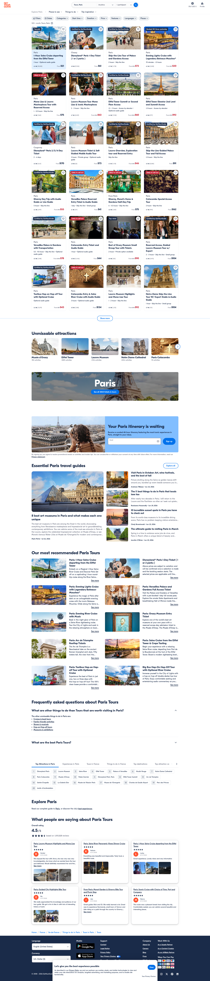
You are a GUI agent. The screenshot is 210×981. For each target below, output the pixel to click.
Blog (144, 952)
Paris (58, 809)
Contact (103, 945)
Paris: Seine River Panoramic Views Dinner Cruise (104, 844)
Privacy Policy (105, 952)
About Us (146, 945)
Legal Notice (105, 949)
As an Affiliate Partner (166, 952)
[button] (49, 48)
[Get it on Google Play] (85, 946)
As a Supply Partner (165, 945)
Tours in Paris (88, 932)
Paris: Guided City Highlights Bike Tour (50, 889)
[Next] (177, 346)
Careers (145, 949)
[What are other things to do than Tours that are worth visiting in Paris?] (175, 710)
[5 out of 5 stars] (55, 850)
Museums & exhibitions (43, 730)
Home (34, 932)
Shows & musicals (41, 724)
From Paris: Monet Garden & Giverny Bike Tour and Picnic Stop (103, 890)
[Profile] (202, 3)
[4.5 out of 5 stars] (39, 835)
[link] (49, 48)
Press (145, 956)
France (42, 932)
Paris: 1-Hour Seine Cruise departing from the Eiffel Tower (154, 845)
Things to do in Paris (71, 932)
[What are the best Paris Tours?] (175, 742)
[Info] (52, 23)
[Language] (192, 3)
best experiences (85, 809)
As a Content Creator (166, 949)
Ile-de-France (53, 932)
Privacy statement (38, 457)
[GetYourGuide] (7, 5)
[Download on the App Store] (85, 956)
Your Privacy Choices (108, 956)
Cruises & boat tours (42, 719)
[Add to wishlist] (63, 29)
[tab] (45, 764)
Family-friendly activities (44, 722)
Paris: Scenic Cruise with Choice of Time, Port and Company (154, 890)
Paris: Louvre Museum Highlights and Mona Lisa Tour (54, 845)
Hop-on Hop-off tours (43, 727)
